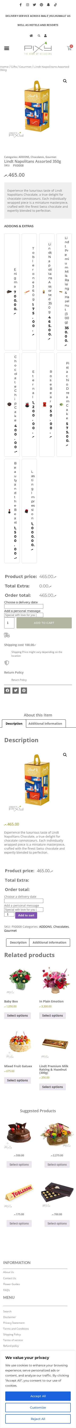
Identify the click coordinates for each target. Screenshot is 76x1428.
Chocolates (37, 157)
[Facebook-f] (20, 4)
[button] (7, 48)
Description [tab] (14, 723)
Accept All (38, 1396)
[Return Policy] (6, 662)
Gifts (14, 66)
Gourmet (25, 66)
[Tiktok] (55, 4)
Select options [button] (17, 1015)
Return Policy (14, 672)
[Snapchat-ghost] (48, 4)
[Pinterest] (41, 4)
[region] (38, 1389)
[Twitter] (34, 4)
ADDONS (24, 157)
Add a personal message (22, 611)
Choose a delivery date (21, 602)
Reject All (38, 1419)
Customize (38, 1407)
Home (4, 66)
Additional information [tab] (45, 723)
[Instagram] (27, 4)
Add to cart (44, 622)
